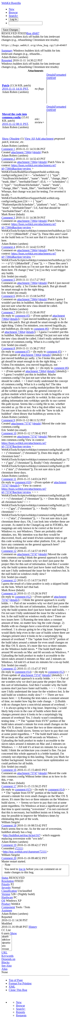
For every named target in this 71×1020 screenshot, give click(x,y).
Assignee (6, 910)
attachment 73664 (21, 152)
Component (8, 907)
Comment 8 (8, 348)
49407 (35, 33)
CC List (6, 930)
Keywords (7, 955)
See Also (6, 965)
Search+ (13, 15)
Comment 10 (8, 433)
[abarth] (7, 936)
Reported (6, 60)
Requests (21, 1015)
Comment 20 (8, 858)
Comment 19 (8, 845)
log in (22, 869)
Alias (4, 968)
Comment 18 (8, 825)
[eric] (7, 946)
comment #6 (41, 328)
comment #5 (22, 315)
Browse (13, 12)
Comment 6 (8, 296)
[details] (36, 152)
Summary (7, 50)
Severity (6, 887)
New (11, 9)
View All (29, 138)
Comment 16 (8, 769)
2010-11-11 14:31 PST (15, 88)
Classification (9, 890)
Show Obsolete (11, 138)
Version (5, 894)
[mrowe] (7, 949)
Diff (53, 78)
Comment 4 (8, 247)
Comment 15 (8, 668)
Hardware (7, 897)
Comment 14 (8, 593)
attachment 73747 (21, 423)
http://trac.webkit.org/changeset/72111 (25, 851)
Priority (5, 884)
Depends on (8, 959)
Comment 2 (8, 158)
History (33, 926)
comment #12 (23, 596)
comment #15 (23, 789)
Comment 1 (8, 149)
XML (12, 986)
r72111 (19, 848)
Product (5, 903)
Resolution (7, 881)
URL (4, 952)
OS (3, 900)
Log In (13, 19)
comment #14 (23, 671)
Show (13, 933)
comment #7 (22, 351)
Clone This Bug (18, 989)
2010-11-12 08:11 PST (15, 123)
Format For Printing (20, 983)
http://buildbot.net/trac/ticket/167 (21, 835)
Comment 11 (8, 479)
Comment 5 (8, 279)
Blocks (5, 962)
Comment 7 (8, 312)
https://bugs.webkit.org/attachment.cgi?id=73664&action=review (28, 167)
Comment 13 (8, 580)
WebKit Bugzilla (11, 3)
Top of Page (16, 980)
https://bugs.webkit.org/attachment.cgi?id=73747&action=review (23, 445)
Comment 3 (8, 217)
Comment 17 (8, 786)
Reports (20, 1012)
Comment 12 (8, 550)
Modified (6, 923)
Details (50, 74)
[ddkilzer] (7, 939)
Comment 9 (8, 420)
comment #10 (23, 482)
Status (4, 877)
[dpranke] (7, 942)
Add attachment (44, 138)
